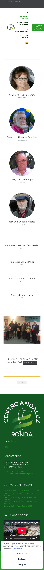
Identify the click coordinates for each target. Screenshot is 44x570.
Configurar (22, 565)
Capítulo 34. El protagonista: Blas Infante (19, 497)
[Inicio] (27, 11)
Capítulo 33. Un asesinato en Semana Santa (20, 502)
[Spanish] (27, 43)
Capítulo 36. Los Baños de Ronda (16, 491)
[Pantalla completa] (37, 538)
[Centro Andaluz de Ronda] (11, 27)
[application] (22, 530)
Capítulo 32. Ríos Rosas (13, 506)
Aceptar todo (22, 553)
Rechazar (22, 559)
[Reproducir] (6, 538)
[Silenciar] (33, 538)
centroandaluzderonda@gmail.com (22, 473)
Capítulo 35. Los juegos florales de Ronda (19, 493)
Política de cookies (17, 548)
